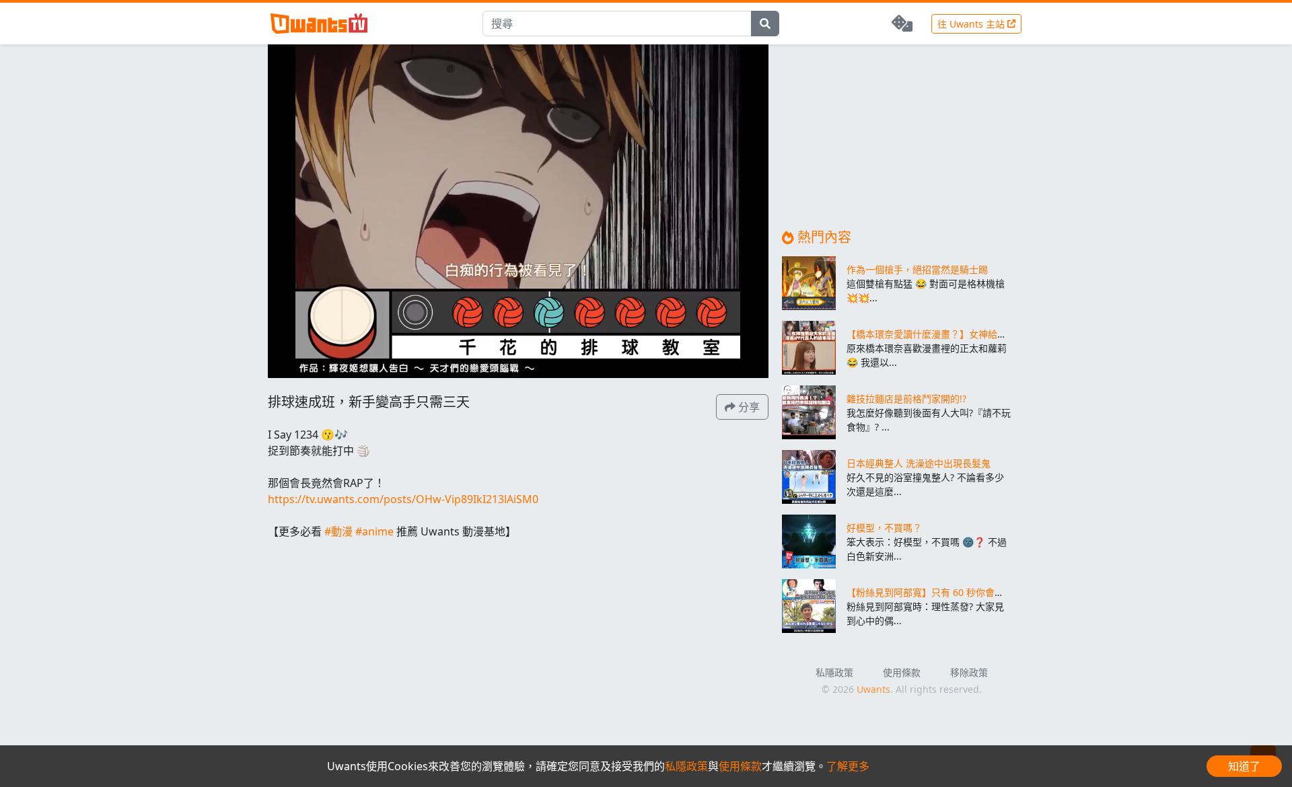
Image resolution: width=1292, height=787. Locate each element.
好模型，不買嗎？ (884, 527)
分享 (747, 407)
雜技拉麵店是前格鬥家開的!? (906, 398)
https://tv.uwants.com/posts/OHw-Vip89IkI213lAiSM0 (403, 499)
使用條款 (902, 672)
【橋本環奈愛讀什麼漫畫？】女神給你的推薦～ (945, 334)
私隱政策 (834, 672)
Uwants (873, 689)
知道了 (1244, 766)
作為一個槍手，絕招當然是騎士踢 (917, 269)
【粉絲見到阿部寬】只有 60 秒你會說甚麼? (937, 592)
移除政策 (969, 672)
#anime (374, 531)
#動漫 (338, 531)
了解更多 (847, 766)
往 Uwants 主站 (972, 23)
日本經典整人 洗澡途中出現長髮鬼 (919, 463)
